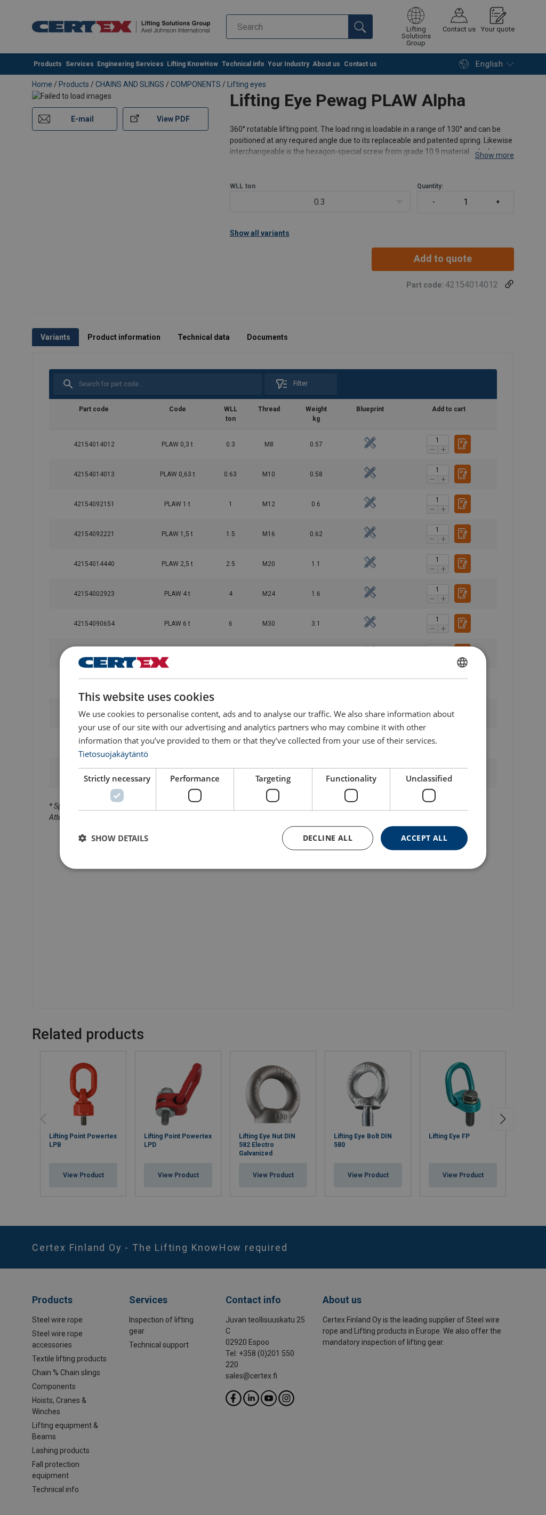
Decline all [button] (327, 838)
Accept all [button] (424, 838)
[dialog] (273, 758)
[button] (113, 838)
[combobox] (462, 662)
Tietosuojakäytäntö (113, 753)
